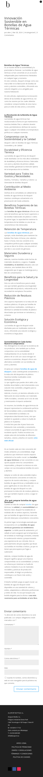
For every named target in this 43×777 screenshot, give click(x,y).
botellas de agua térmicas (18, 233)
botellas (29, 504)
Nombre (8, 649)
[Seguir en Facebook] (14, 769)
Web (6, 668)
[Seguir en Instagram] (19, 769)
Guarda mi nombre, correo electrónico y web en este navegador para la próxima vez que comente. (20, 680)
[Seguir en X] (10, 769)
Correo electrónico (12, 658)
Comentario (9, 624)
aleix (9, 32)
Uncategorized (29, 32)
